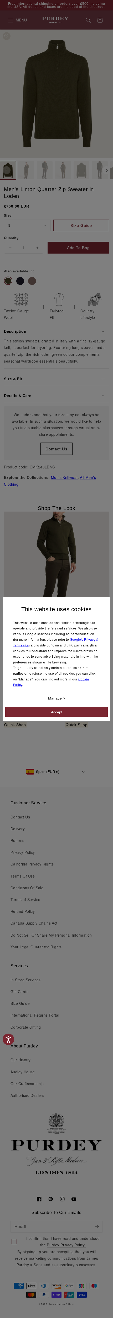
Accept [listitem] (56, 712)
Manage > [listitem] (56, 698)
